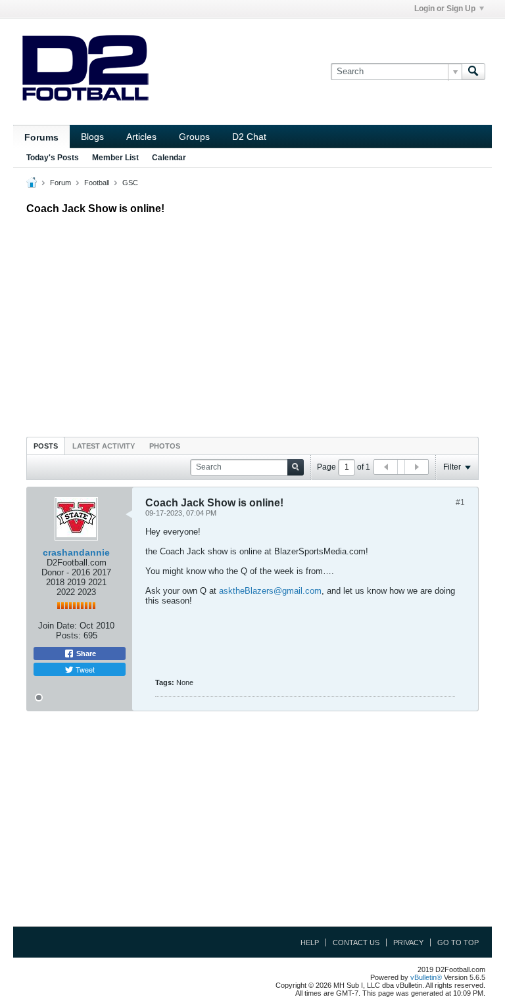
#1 (460, 502)
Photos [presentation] (164, 446)
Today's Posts (52, 157)
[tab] (45, 445)
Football (96, 183)
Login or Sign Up (444, 8)
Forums (41, 137)
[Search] (473, 71)
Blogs (92, 136)
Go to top (458, 942)
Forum (60, 183)
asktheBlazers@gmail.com (270, 591)
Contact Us (356, 942)
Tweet (84, 669)
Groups (194, 136)
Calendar (169, 157)
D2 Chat (249, 136)
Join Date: (57, 626)
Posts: (68, 635)
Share (85, 653)
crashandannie (76, 552)
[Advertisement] (252, 322)
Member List (115, 157)
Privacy (408, 942)
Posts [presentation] (46, 446)
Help (310, 942)
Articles (141, 136)
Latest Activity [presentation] (103, 446)
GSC (130, 183)
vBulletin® (426, 977)
